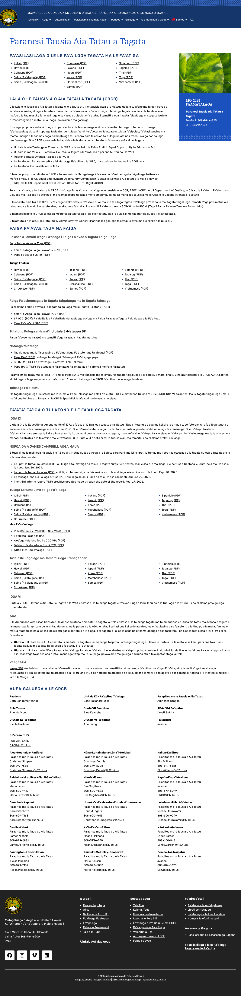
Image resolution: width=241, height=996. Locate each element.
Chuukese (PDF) (77, 63)
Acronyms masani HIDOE (149, 936)
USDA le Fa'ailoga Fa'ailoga (126, 979)
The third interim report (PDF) (33, 481)
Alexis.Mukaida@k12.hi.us (26, 869)
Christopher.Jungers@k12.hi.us (104, 820)
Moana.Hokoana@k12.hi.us (100, 844)
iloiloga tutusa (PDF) (53, 477)
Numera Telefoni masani (203, 918)
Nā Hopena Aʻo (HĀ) (95, 914)
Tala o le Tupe (91, 932)
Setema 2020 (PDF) (34, 531)
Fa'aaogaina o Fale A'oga (149, 927)
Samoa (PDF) (75, 86)
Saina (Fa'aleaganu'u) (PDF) (32, 82)
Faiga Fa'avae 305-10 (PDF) (50, 250)
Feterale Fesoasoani (96, 927)
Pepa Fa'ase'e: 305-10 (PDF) (32, 254)
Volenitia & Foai (143, 932)
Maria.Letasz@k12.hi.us (24, 795)
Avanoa (107, 979)
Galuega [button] (130, 19)
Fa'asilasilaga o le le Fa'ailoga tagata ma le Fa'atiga (205, 946)
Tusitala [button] (32, 19)
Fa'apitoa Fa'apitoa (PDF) (30, 536)
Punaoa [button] (115, 19)
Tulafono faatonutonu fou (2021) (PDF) (39, 545)
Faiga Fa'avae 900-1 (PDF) (49, 314)
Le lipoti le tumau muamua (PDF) (35, 464)
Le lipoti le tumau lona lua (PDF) (34, 472)
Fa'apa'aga (90, 923)
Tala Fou (138, 905)
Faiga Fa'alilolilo (83, 979)
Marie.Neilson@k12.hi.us (99, 869)
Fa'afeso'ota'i (194, 898)
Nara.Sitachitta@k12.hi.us (26, 820)
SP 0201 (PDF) (23, 318)
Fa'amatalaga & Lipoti (153, 19)
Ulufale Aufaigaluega (95, 941)
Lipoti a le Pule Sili (145, 918)
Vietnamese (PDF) (130, 82)
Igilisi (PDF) (21, 63)
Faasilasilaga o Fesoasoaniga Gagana (211, 935)
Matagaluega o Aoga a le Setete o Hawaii (61, 12)
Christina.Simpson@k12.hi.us (28, 770)
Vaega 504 (16, 668)
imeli (8, 941)
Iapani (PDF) (74, 72)
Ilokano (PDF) (75, 68)
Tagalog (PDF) (128, 68)
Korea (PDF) (74, 77)
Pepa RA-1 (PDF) (24, 357)
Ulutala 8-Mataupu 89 (68, 331)
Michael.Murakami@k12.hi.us (175, 820)
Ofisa (86, 909)
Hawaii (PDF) (22, 68)
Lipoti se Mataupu (199, 909)
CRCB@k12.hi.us (20, 745)
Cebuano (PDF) (23, 72)
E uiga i (85, 898)
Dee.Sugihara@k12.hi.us (99, 795)
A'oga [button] (45, 19)
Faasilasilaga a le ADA (154, 979)
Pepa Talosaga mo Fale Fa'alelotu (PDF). (95, 394)
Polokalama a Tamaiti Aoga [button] (90, 19)
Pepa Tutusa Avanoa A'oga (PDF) (30, 243)
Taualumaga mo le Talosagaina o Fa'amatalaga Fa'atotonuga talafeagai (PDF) (63, 352)
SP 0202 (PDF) (23, 362)
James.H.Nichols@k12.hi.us (27, 844)
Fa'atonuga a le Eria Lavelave (206, 914)
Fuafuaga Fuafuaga (96, 918)
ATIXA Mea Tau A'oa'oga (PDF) (33, 550)
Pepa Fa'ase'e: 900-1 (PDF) (31, 323)
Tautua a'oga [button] (61, 19)
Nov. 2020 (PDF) (58, 531)
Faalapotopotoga (94, 905)
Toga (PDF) (126, 77)
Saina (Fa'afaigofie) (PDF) (30, 77)
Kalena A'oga (141, 909)
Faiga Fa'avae (142, 940)
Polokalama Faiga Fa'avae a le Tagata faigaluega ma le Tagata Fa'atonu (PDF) (59, 307)
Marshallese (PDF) (78, 82)
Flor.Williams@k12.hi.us (172, 770)
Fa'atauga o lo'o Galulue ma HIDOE (155, 923)
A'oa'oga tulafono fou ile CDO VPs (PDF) (39, 540)
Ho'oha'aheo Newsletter (148, 914)
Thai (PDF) (126, 72)
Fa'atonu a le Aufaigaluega (205, 905)
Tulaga (97, 979)
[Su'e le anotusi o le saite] (192, 18)
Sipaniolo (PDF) (129, 63)
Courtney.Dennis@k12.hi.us (101, 770)
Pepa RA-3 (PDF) (25, 366)
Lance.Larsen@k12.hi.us (172, 844)
